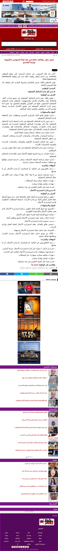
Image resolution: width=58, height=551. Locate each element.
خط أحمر (22, 267)
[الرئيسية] (56, 52)
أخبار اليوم (28, 267)
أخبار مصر (34, 267)
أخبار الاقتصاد (40, 267)
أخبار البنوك (52, 267)
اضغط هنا (35, 265)
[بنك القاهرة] (29, 294)
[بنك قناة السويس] (29, 352)
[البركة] (29, 20)
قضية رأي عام (54, 501)
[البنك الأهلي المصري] (29, 14)
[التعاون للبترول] (29, 307)
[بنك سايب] (29, 329)
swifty (49, 501)
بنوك (46, 267)
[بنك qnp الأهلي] (29, 7)
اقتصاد (54, 55)
